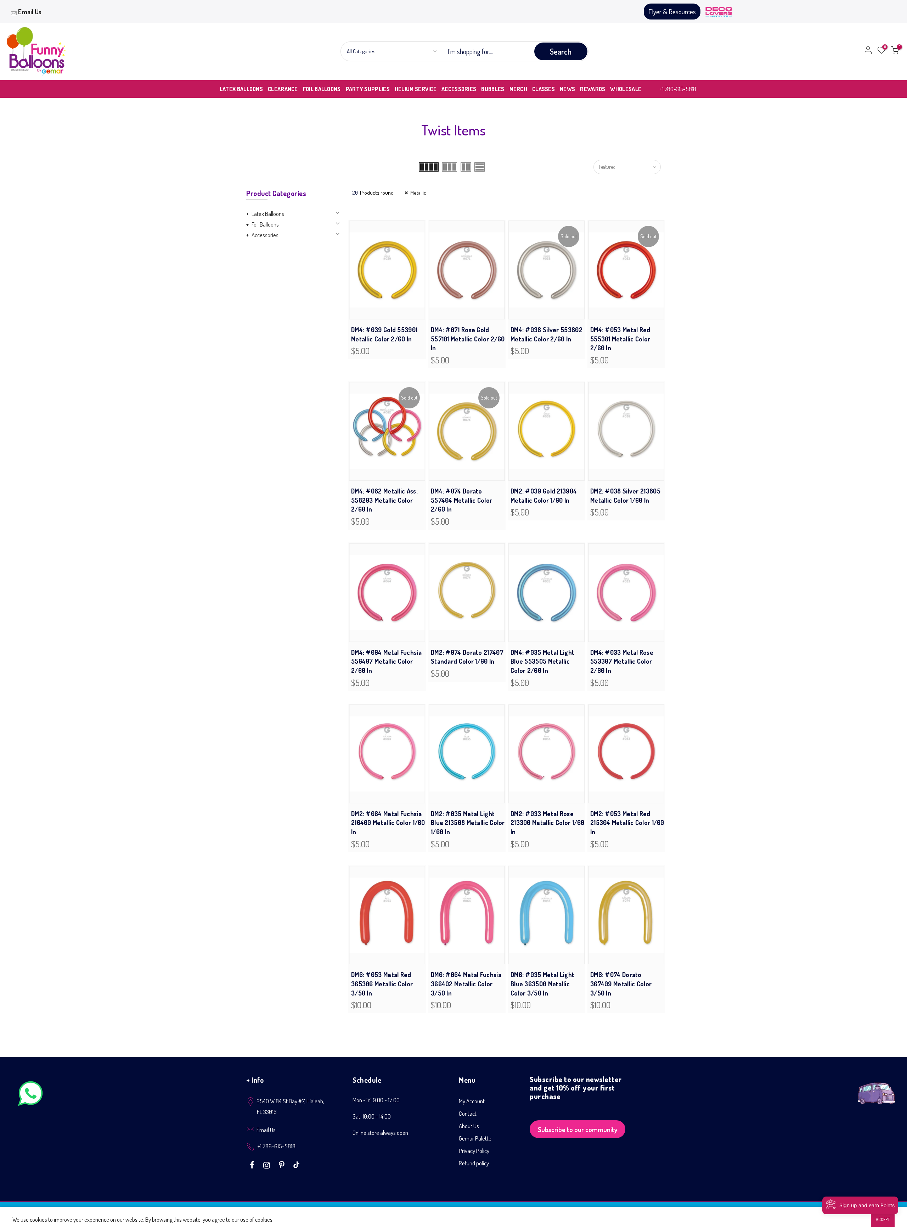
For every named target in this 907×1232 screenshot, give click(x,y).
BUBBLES (492, 89)
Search (560, 51)
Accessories (265, 235)
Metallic (418, 192)
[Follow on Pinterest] (282, 1164)
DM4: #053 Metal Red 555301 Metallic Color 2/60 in (620, 339)
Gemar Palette (475, 1138)
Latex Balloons (268, 213)
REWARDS (592, 89)
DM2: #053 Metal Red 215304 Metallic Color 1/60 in (627, 823)
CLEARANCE (283, 89)
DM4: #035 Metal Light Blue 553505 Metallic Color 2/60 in (542, 661)
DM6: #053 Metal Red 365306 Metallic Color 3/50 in (382, 984)
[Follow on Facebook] (253, 1164)
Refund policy (474, 1163)
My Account (472, 1101)
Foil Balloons (265, 224)
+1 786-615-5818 (678, 89)
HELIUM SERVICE (415, 89)
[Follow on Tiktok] (296, 1164)
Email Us (29, 11)
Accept (883, 1219)
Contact (468, 1113)
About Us (469, 1126)
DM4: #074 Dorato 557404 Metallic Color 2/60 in (461, 500)
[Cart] (895, 51)
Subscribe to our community (578, 1129)
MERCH (518, 89)
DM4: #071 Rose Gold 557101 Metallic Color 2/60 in (468, 339)
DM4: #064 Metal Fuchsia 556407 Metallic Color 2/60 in (386, 661)
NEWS (567, 89)
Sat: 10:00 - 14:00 (372, 1116)
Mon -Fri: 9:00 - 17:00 (376, 1100)
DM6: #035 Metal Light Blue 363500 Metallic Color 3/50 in (542, 984)
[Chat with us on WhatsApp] (30, 1095)
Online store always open (380, 1132)
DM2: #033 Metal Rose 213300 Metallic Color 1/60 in (548, 823)
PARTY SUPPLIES (368, 89)
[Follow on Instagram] (267, 1164)
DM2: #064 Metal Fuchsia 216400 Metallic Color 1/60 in (388, 823)
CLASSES (543, 89)
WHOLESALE (625, 89)
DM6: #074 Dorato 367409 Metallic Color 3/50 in (621, 984)
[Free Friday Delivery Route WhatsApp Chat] (876, 1088)
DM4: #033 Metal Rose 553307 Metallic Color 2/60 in (621, 661)
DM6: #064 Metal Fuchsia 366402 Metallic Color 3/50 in (466, 984)
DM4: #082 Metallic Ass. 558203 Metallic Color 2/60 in (384, 500)
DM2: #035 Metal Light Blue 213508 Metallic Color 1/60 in (468, 823)
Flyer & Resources (672, 11)
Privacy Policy (474, 1150)
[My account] (868, 51)
